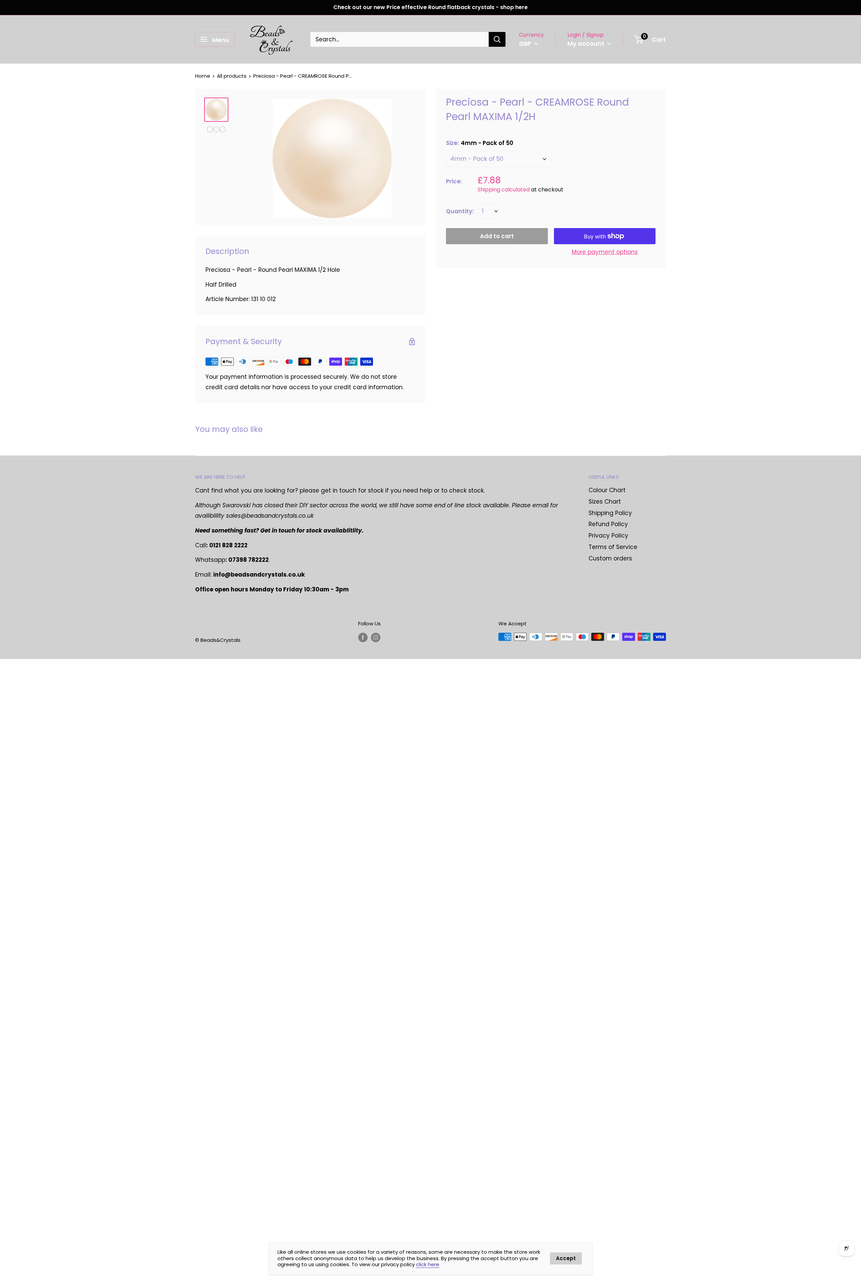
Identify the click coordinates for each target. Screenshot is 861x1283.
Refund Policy (608, 524)
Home (202, 75)
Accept (566, 1258)
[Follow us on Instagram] (375, 638)
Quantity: (460, 211)
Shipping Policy (610, 513)
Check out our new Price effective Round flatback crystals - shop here (430, 7)
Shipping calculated (504, 189)
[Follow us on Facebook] (363, 638)
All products (232, 75)
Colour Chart (607, 490)
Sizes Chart (605, 502)
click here (427, 1264)
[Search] (497, 39)
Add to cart (497, 236)
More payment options (605, 252)
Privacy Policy (608, 535)
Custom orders (610, 558)
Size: (479, 143)
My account (586, 43)
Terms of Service (613, 547)
